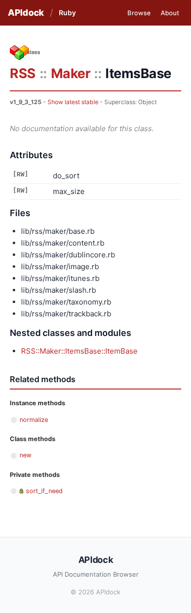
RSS (23, 73)
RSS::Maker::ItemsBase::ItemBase (79, 351)
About (170, 13)
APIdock (26, 12)
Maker (71, 73)
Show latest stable (73, 102)
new (25, 455)
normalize (34, 419)
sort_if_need (44, 491)
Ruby (67, 12)
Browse (139, 13)
